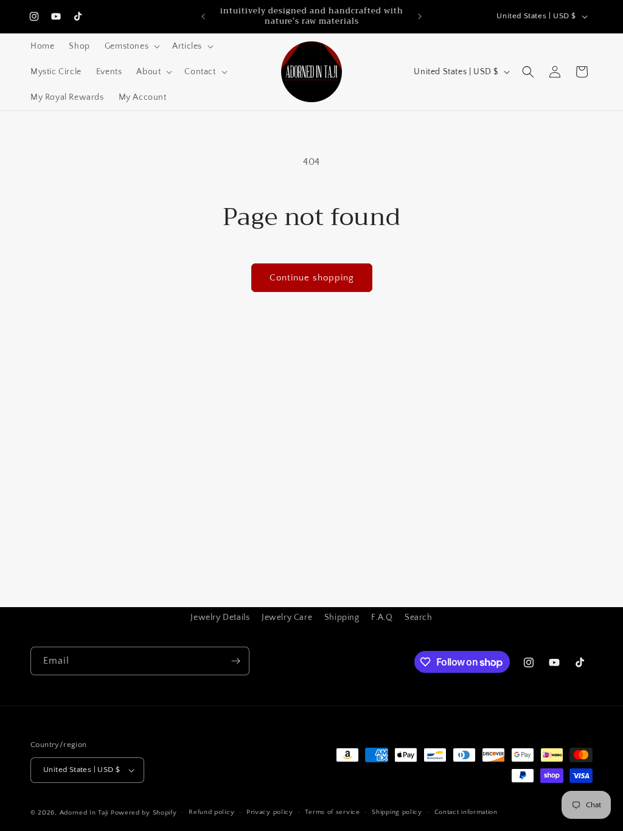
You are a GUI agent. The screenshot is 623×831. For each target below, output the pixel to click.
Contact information (466, 812)
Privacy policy (269, 812)
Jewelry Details (219, 617)
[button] (131, 46)
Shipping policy (397, 812)
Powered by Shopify (144, 812)
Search (419, 617)
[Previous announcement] (203, 16)
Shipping (342, 617)
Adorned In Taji (84, 812)
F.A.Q (381, 617)
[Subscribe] (235, 661)
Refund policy (211, 812)
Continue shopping (312, 278)
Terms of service (332, 812)
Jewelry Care (287, 617)
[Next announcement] (419, 16)
